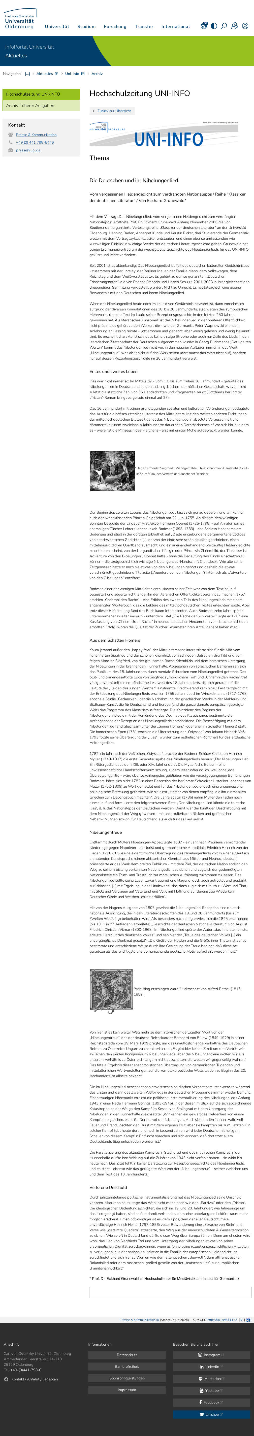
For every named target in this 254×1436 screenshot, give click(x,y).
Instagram (212, 1354)
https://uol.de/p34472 (222, 1320)
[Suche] (224, 27)
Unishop (212, 1414)
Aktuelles (16, 55)
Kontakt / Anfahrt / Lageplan (35, 1379)
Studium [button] (86, 27)
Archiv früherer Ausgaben (30, 105)
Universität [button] (57, 27)
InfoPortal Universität (29, 46)
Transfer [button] (144, 27)
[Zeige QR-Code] (248, 1319)
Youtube (211, 1390)
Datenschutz (127, 1354)
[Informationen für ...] (234, 27)
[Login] (245, 27)
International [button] (175, 27)
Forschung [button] (115, 27)
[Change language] (204, 27)
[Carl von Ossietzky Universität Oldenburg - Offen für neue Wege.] (20, 18)
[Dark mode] (214, 27)
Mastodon (212, 1378)
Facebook (211, 1402)
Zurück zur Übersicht (114, 110)
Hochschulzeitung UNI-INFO (33, 94)
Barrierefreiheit (127, 1366)
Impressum (127, 1389)
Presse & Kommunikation (36, 134)
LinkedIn (211, 1366)
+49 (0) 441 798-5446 (35, 142)
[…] (27, 73)
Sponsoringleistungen (127, 1378)
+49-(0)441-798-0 (25, 1370)
